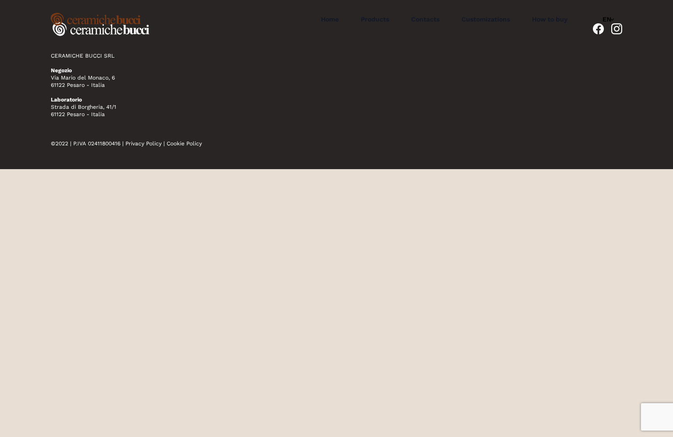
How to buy (550, 19)
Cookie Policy (184, 143)
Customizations (485, 19)
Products (375, 19)
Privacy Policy (143, 143)
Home (330, 19)
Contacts (425, 19)
